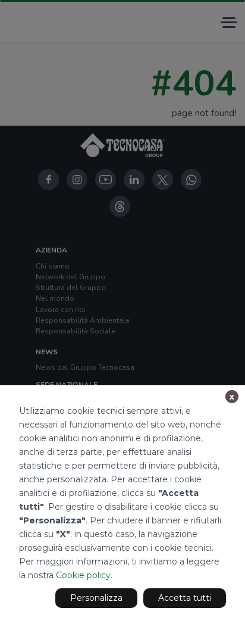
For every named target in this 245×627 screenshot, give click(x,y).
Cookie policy (83, 575)
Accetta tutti (184, 597)
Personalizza (96, 597)
